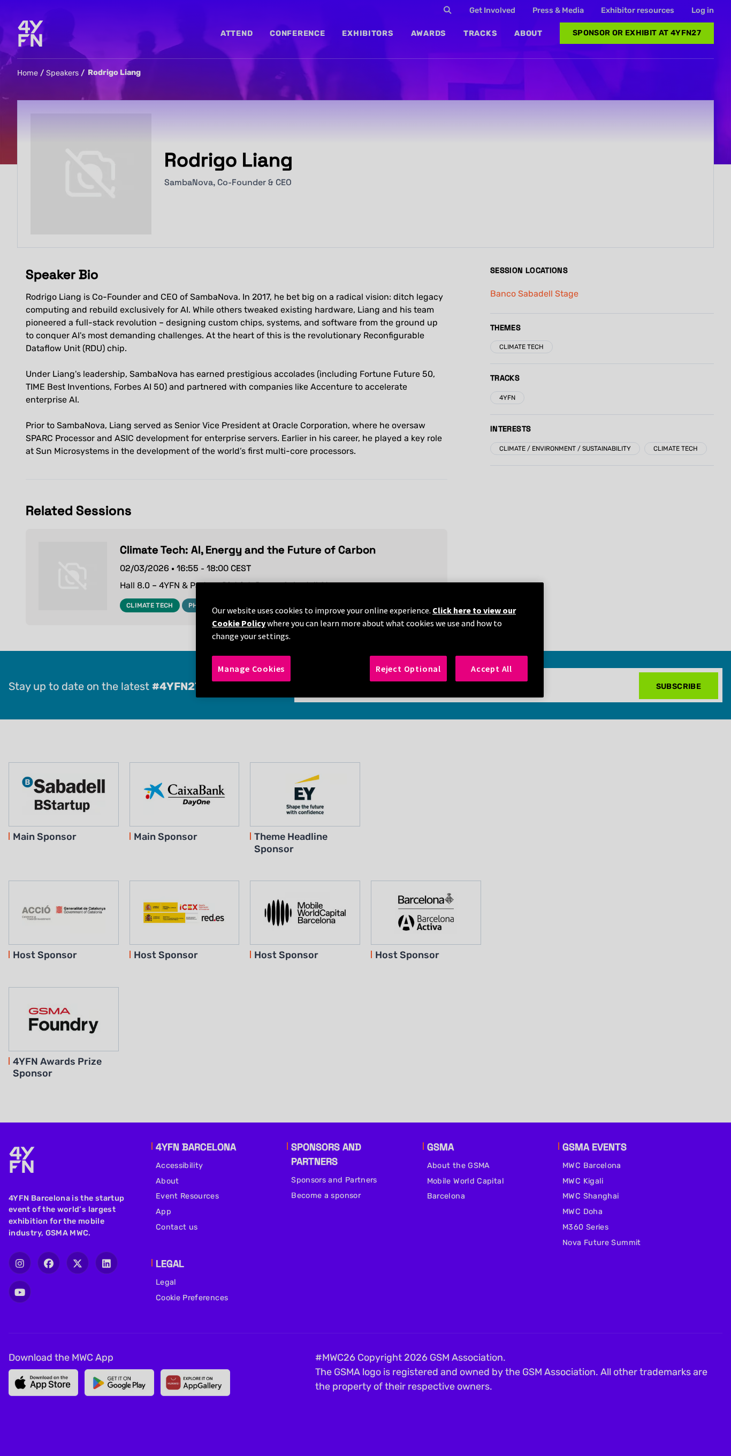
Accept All (491, 668)
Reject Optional (408, 668)
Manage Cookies (251, 668)
